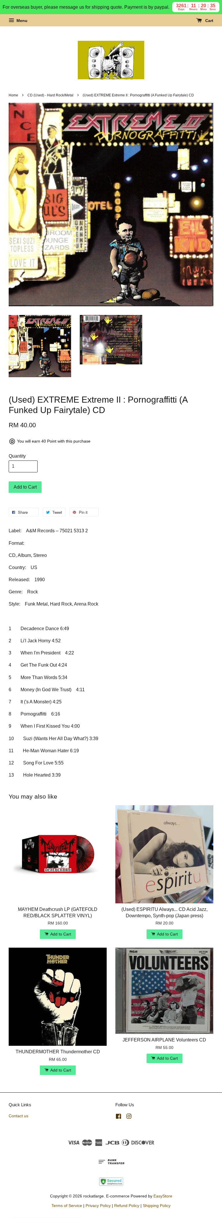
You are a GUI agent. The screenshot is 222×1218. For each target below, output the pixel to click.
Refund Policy (126, 1206)
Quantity (17, 456)
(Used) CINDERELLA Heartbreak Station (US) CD (182, 13)
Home (13, 95)
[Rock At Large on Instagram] (129, 1117)
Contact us (18, 1116)
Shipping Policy (157, 1206)
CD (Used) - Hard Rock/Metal (50, 95)
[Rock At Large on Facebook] (118, 1117)
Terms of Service (66, 1206)
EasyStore (162, 1196)
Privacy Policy (98, 1206)
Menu (21, 20)
